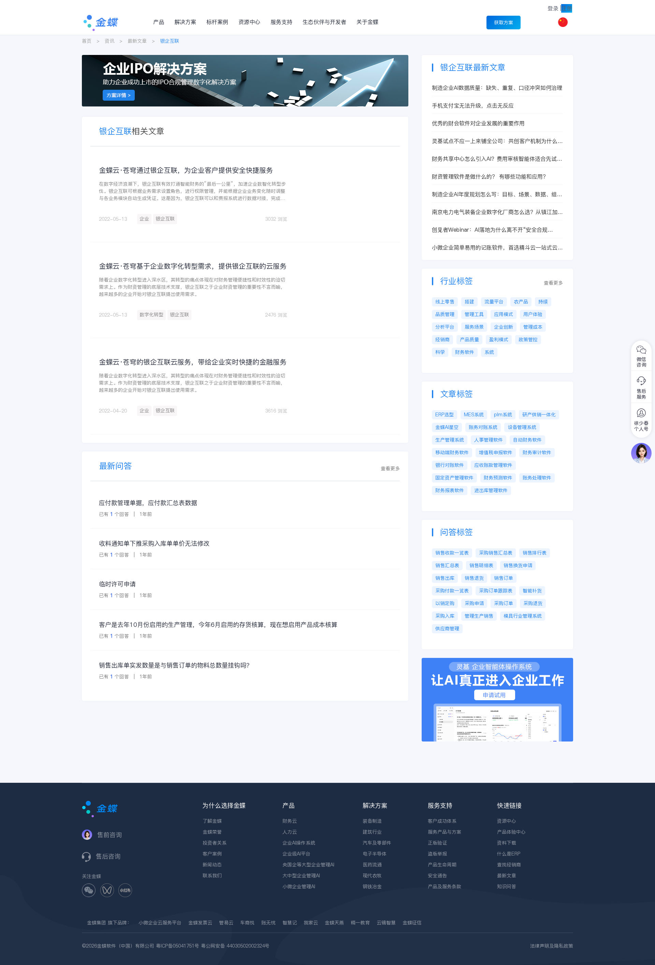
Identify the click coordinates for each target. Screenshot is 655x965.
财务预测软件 (498, 477)
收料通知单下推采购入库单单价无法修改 (154, 543)
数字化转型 (151, 314)
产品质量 (469, 339)
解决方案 (185, 22)
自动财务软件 (527, 439)
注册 (566, 8)
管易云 (226, 922)
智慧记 (289, 922)
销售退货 (474, 578)
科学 (440, 352)
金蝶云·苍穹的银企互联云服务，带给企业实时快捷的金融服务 (193, 362)
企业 (144, 218)
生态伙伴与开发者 (324, 22)
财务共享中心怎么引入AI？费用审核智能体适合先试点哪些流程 (497, 159)
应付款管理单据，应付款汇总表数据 (148, 503)
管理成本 (532, 326)
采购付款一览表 (452, 590)
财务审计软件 (537, 452)
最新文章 (137, 41)
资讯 (109, 41)
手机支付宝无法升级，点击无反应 (473, 105)
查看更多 (390, 468)
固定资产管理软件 (454, 477)
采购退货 (532, 603)
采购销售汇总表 (495, 552)
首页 (86, 41)
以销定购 (444, 603)
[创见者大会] (245, 58)
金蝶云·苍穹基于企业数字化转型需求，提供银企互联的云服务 (193, 266)
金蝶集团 (96, 922)
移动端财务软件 (452, 452)
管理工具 (474, 314)
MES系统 (474, 414)
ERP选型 (444, 414)
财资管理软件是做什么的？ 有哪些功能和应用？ (490, 176)
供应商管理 (447, 628)
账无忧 (268, 922)
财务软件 (464, 352)
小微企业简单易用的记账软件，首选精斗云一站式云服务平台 (497, 247)
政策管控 (528, 339)
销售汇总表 (447, 565)
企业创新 (503, 326)
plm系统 (503, 414)
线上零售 (444, 301)
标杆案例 (217, 22)
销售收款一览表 (452, 552)
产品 (158, 22)
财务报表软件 (449, 490)
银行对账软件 (449, 465)
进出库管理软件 (491, 490)
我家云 (311, 922)
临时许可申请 (117, 584)
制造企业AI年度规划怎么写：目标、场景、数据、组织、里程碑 (494, 194)
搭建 (469, 301)
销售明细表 (481, 565)
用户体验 (532, 314)
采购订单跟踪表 (495, 590)
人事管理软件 (488, 439)
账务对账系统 (483, 427)
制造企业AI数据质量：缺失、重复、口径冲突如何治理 (497, 87)
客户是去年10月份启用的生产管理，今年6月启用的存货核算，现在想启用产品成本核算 (218, 624)
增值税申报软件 (495, 452)
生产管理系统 (449, 439)
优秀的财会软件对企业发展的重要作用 (478, 123)
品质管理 (444, 314)
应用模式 (503, 314)
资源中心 (249, 22)
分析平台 (444, 326)
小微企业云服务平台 (160, 922)
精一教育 (360, 922)
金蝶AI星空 (446, 427)
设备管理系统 (522, 427)
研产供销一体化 (539, 414)
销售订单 (503, 578)
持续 (543, 301)
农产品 (521, 301)
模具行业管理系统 (523, 616)
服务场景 (474, 326)
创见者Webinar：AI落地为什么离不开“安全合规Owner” (490, 230)
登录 (553, 8)
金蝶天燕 (334, 922)
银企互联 (165, 218)
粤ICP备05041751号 (177, 945)
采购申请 (474, 603)
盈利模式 (498, 339)
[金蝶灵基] (497, 661)
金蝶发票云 (200, 922)
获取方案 (503, 22)
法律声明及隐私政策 (551, 945)
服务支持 (281, 22)
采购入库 (444, 616)
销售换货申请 (518, 565)
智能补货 (532, 590)
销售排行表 (535, 552)
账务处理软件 (537, 477)
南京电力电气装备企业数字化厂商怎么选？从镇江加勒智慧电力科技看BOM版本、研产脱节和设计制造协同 (497, 212)
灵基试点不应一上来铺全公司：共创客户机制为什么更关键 (497, 141)
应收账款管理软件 (493, 465)
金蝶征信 (412, 922)
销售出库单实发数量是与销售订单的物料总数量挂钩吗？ (175, 665)
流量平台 (494, 301)
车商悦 (247, 922)
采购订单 (503, 603)
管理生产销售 (479, 616)
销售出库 (444, 578)
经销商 (442, 339)
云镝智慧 (386, 922)
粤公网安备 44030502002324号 (235, 945)
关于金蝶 (367, 22)
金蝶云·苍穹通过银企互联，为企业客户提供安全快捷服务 (186, 170)
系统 (489, 352)
